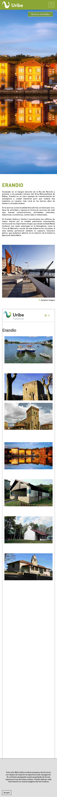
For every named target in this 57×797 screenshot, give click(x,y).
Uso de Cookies (42, 781)
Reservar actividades (40, 14)
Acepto (7, 792)
